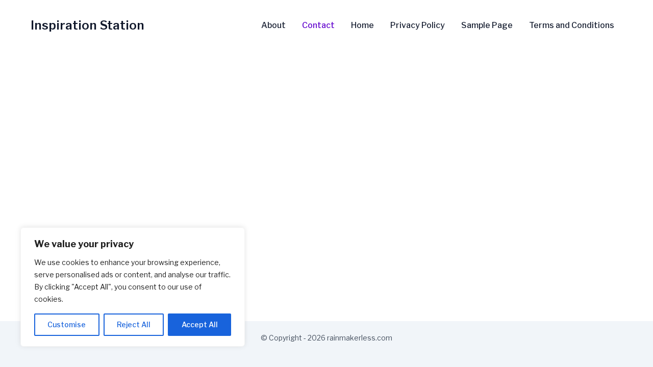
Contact (318, 25)
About (273, 25)
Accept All (200, 324)
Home (362, 25)
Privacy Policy (417, 25)
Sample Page (487, 25)
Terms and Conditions (571, 25)
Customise (66, 324)
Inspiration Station (87, 25)
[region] (132, 287)
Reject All (133, 324)
